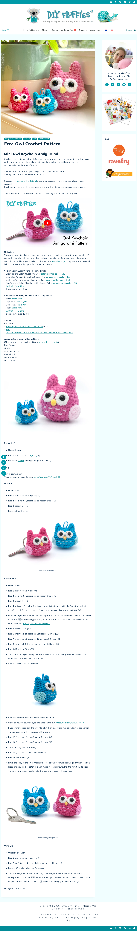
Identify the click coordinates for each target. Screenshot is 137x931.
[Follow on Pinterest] (112, 84)
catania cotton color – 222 (65, 283)
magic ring (32, 455)
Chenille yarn (16, 298)
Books (55, 30)
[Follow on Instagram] (118, 84)
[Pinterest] (115, 2)
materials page (58, 261)
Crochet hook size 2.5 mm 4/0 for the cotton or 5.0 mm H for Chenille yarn (39, 332)
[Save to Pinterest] (3, 462)
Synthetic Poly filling (15, 286)
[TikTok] (134, 2)
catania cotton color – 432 (58, 277)
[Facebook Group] (129, 2)
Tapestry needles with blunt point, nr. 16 (24, 326)
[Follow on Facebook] (107, 84)
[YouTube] (111, 2)
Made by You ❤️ (68, 30)
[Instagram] (120, 2)
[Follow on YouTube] (124, 84)
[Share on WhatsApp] (3, 468)
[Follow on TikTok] (129, 84)
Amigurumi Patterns (13, 139)
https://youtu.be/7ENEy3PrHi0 (36, 623)
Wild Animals (44, 139)
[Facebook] (125, 2)
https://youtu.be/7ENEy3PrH (47, 477)
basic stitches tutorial (27, 181)
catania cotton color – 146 (53, 274)
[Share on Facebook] (3, 457)
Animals (27, 139)
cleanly (21, 460)
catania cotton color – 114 (58, 280)
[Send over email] (3, 473)
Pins (8, 329)
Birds (34, 139)
